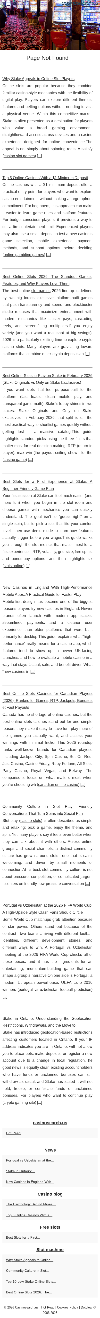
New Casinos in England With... (30, 1182)
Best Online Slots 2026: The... (29, 1292)
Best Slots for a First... (23, 1237)
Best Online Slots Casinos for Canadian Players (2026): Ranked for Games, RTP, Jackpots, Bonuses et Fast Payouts (47, 700)
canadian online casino (58, 785)
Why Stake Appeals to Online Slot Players (38, 79)
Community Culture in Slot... (27, 1270)
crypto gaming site (19, 1102)
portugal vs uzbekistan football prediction (55, 989)
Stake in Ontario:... (20, 1171)
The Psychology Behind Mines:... (31, 1204)
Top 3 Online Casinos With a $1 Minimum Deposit (45, 178)
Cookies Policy (67, 1307)
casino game (15, 460)
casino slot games (19, 156)
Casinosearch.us (27, 1307)
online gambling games (24, 255)
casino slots (30, 821)
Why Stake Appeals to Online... (29, 1260)
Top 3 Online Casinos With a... (29, 1215)
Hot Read (13, 1133)
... (39, 156)
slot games (40, 291)
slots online (13, 566)
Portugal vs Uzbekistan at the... (30, 1160)
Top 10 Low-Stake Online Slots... (31, 1281)
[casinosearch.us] (50, 25)
